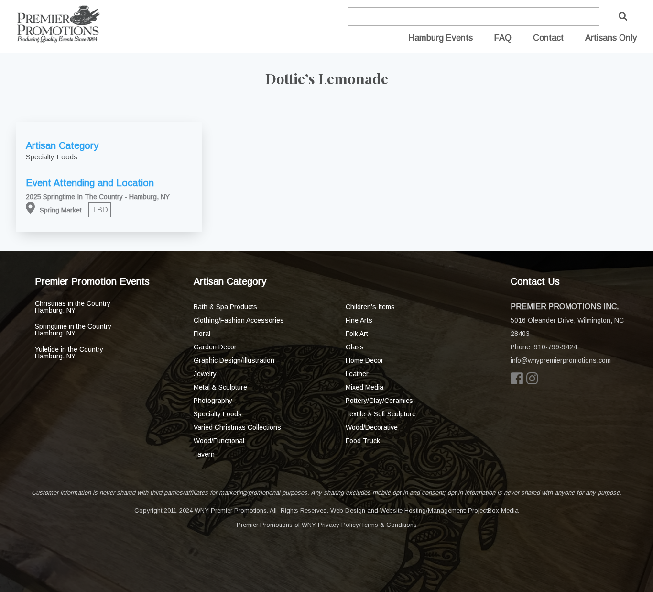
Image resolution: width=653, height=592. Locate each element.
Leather (357, 374)
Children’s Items (370, 307)
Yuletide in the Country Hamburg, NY (69, 353)
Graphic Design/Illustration (234, 360)
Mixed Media (364, 387)
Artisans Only (611, 38)
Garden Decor (215, 347)
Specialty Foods (218, 414)
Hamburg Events (441, 38)
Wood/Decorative (372, 427)
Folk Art (357, 333)
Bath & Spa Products (225, 307)
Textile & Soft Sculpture (381, 414)
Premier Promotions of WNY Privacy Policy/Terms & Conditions (327, 524)
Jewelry (205, 374)
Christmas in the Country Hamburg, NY (72, 307)
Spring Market (61, 210)
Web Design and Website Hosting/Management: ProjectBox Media (424, 510)
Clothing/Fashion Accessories (239, 320)
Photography (213, 400)
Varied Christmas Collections (237, 427)
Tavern (204, 454)
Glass (355, 347)
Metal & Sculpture (220, 387)
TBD (99, 209)
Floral (202, 333)
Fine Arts (359, 320)
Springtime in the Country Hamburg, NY (73, 330)
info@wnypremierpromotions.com (561, 360)
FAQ (503, 38)
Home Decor (364, 360)
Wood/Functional (219, 441)
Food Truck (363, 441)
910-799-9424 (555, 347)
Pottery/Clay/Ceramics (379, 400)
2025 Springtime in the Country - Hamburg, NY (98, 197)
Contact (548, 38)
